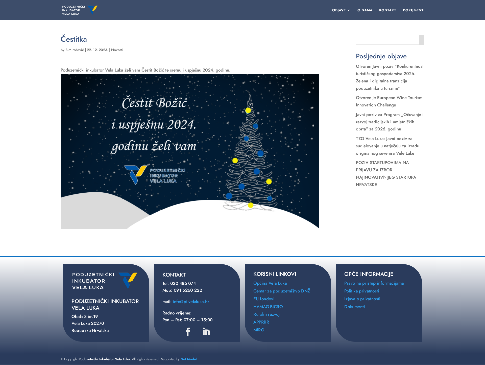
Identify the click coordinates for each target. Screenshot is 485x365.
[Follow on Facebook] (188, 332)
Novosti (117, 49)
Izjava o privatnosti (362, 299)
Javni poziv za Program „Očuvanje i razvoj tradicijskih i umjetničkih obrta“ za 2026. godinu (390, 121)
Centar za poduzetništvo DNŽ (281, 291)
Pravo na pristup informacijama (374, 283)
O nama (364, 10)
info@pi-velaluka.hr (191, 302)
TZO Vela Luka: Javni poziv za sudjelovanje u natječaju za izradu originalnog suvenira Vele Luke (387, 145)
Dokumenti (413, 10)
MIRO (258, 330)
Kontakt (387, 10)
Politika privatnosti (361, 291)
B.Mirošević (74, 49)
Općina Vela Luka (270, 283)
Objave (339, 10)
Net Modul (189, 359)
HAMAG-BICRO (268, 307)
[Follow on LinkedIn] (206, 332)
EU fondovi (264, 299)
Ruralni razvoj (266, 314)
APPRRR (261, 322)
